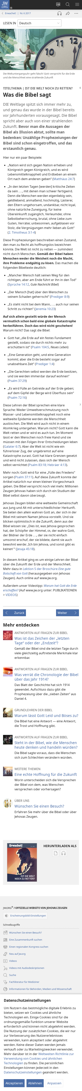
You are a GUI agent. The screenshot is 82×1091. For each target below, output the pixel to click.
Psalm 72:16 (17, 397)
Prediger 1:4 (44, 364)
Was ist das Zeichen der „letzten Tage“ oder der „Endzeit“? (41, 640)
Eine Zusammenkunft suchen (22, 940)
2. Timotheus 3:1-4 (22, 232)
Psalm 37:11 (23, 477)
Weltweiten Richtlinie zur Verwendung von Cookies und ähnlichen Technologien (39, 1058)
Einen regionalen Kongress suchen (25, 947)
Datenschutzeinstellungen (23, 1072)
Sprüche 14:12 (19, 284)
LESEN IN (9, 23)
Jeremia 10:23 (45, 309)
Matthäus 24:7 (63, 179)
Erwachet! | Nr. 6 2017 (18, 13)
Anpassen (54, 1083)
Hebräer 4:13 (56, 465)
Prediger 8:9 (59, 297)
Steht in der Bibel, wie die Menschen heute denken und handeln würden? (45, 745)
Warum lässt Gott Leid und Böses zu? (46, 715)
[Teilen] (67, 13)
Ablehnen (35, 1083)
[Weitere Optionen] (76, 13)
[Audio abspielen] (59, 13)
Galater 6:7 (12, 446)
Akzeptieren (14, 1083)
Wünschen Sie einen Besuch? (39, 806)
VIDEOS (11, 595)
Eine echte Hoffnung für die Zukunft (45, 774)
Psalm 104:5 (40, 347)
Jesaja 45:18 (25, 549)
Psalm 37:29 (17, 381)
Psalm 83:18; (38, 465)
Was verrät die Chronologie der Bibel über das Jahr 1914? (46, 677)
